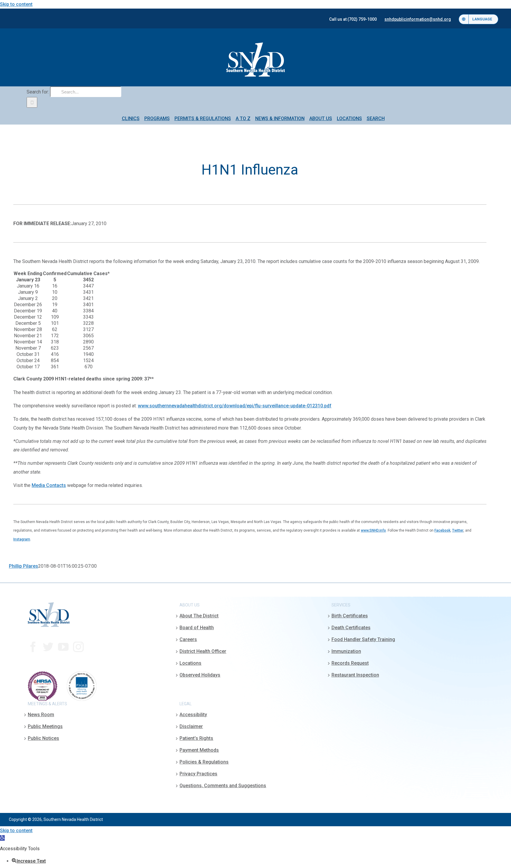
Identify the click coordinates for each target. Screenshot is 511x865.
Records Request (350, 663)
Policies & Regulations (204, 762)
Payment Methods (199, 750)
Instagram (21, 539)
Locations (190, 663)
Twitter (457, 530)
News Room (41, 714)
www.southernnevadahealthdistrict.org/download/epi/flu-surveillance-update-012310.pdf (234, 406)
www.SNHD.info (373, 530)
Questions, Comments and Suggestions (223, 785)
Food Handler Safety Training (363, 639)
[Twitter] (48, 647)
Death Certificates (351, 627)
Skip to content (16, 4)
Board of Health (197, 627)
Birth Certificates (349, 616)
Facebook (442, 530)
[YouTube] (63, 647)
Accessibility (193, 714)
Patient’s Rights (196, 738)
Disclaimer (191, 726)
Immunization (346, 651)
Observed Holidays (200, 675)
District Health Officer (203, 651)
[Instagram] (78, 647)
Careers (188, 639)
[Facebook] (33, 647)
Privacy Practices (198, 774)
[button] (2, 838)
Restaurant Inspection (355, 675)
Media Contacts (49, 485)
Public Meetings (45, 726)
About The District (199, 616)
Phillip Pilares (23, 566)
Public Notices (43, 738)
